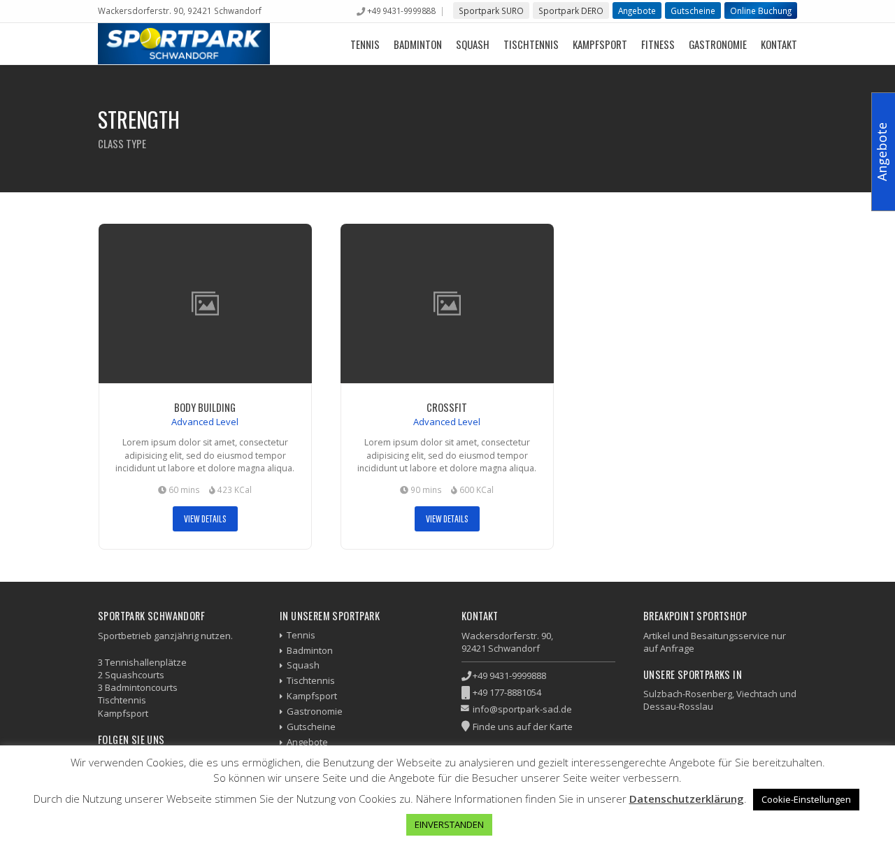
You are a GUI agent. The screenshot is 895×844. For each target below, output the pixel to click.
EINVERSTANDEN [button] (449, 824)
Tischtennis (531, 44)
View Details (205, 518)
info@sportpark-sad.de (522, 709)
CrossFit (447, 407)
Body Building (205, 407)
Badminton (418, 44)
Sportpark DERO (570, 10)
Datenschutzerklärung (686, 799)
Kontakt (779, 44)
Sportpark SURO (491, 10)
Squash (472, 44)
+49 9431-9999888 (401, 10)
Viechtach (757, 693)
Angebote (637, 10)
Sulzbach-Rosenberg (687, 693)
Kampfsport (600, 44)
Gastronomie (718, 44)
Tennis (365, 44)
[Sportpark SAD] (184, 43)
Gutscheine (693, 10)
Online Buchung (761, 10)
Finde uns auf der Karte (523, 726)
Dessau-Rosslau (678, 706)
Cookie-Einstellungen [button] (806, 799)
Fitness (658, 44)
